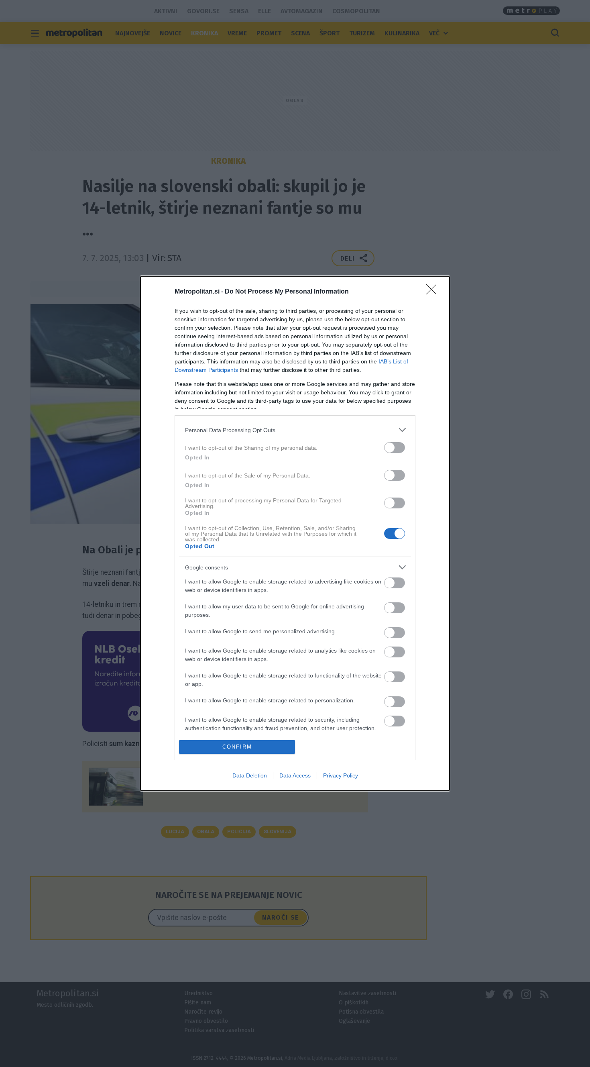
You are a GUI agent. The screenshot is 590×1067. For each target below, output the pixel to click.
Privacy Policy (340, 775)
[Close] (433, 292)
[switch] (394, 447)
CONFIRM (237, 747)
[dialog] (295, 533)
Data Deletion (249, 775)
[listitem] (295, 430)
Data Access (295, 775)
